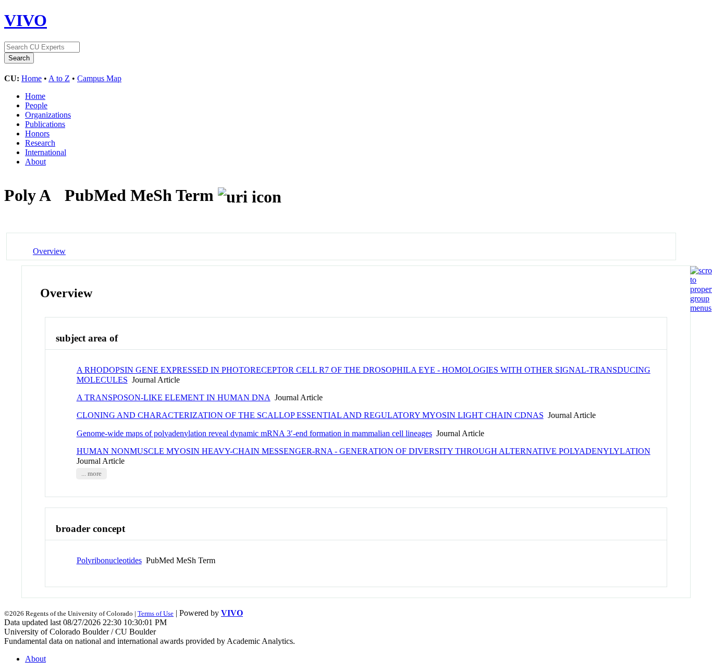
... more (91, 473)
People (36, 105)
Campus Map (99, 78)
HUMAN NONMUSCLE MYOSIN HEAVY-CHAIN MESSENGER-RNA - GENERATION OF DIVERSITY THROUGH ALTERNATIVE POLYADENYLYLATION (363, 451)
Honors (37, 133)
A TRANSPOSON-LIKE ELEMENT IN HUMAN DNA (174, 397)
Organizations (48, 114)
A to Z (59, 78)
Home (31, 78)
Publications (45, 124)
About (35, 161)
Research (40, 142)
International (45, 152)
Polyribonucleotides (109, 560)
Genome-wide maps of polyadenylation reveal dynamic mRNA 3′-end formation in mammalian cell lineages (254, 433)
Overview (49, 251)
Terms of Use (156, 613)
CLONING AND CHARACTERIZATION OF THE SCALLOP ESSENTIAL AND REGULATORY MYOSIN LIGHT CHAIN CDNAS (310, 415)
